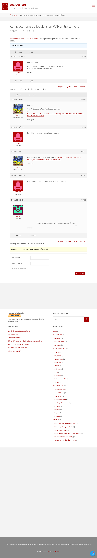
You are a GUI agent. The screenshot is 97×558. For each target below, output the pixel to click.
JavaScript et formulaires (61, 403)
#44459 (83, 56)
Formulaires (57, 362)
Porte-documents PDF (60, 379)
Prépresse (57, 413)
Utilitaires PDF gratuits (60, 430)
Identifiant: (16, 258)
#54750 (83, 127)
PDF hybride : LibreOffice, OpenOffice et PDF (20, 331)
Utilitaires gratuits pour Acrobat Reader (65, 423)
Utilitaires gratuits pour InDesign (63, 427)
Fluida (48, 551)
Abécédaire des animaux (14, 337)
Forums (26, 39)
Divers (55, 331)
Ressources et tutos (58, 385)
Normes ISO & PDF (59, 342)
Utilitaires (56, 419)
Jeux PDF (56, 365)
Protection (57, 416)
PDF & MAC (57, 406)
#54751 (83, 151)
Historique (57, 338)
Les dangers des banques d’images (17, 347)
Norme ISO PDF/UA (13, 334)
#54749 (83, 99)
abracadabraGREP (59, 389)
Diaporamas (57, 356)
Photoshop (57, 409)
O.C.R (56, 372)
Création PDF (58, 396)
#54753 (83, 200)
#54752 (83, 176)
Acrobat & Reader (59, 393)
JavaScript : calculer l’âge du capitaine (18, 344)
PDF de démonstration (59, 348)
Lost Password (79, 87)
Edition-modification (60, 399)
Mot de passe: (17, 264)
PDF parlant (57, 375)
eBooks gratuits (58, 359)
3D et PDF (57, 352)
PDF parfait (56, 382)
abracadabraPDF (16, 39)
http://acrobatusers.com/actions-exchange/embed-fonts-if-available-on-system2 (54, 158)
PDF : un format (57, 334)
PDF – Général (35, 39)
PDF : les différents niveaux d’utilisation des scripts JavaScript (25, 341)
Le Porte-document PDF (14, 351)
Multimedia (57, 369)
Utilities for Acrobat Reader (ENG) (63, 437)
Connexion (80, 273)
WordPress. (56, 551)
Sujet (15, 15)
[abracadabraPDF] (5, 6)
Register (68, 87)
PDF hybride (57, 345)
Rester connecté (20, 269)
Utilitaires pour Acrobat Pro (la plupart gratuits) (67, 433)
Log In (60, 87)
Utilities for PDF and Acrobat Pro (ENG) (65, 440)
